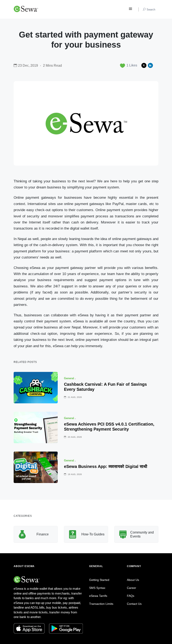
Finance (42, 534)
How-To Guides (92, 534)
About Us (133, 580)
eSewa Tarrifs (98, 595)
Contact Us (134, 603)
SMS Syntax (97, 587)
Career (131, 587)
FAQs (130, 595)
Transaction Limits (101, 603)
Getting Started (99, 580)
